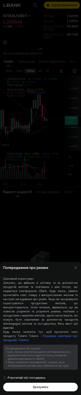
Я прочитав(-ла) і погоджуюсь (26, 377)
